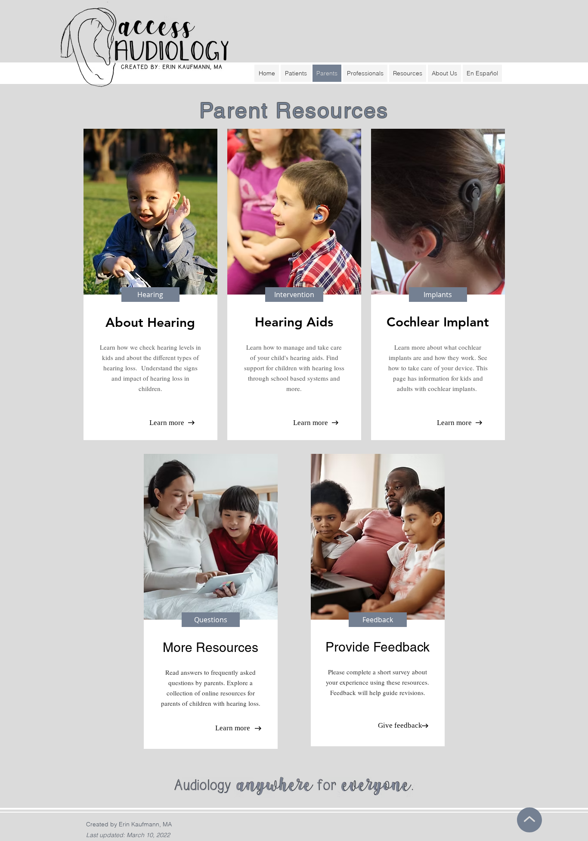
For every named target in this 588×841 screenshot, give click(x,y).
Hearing (279, 322)
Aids (318, 322)
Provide (349, 647)
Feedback (401, 647)
